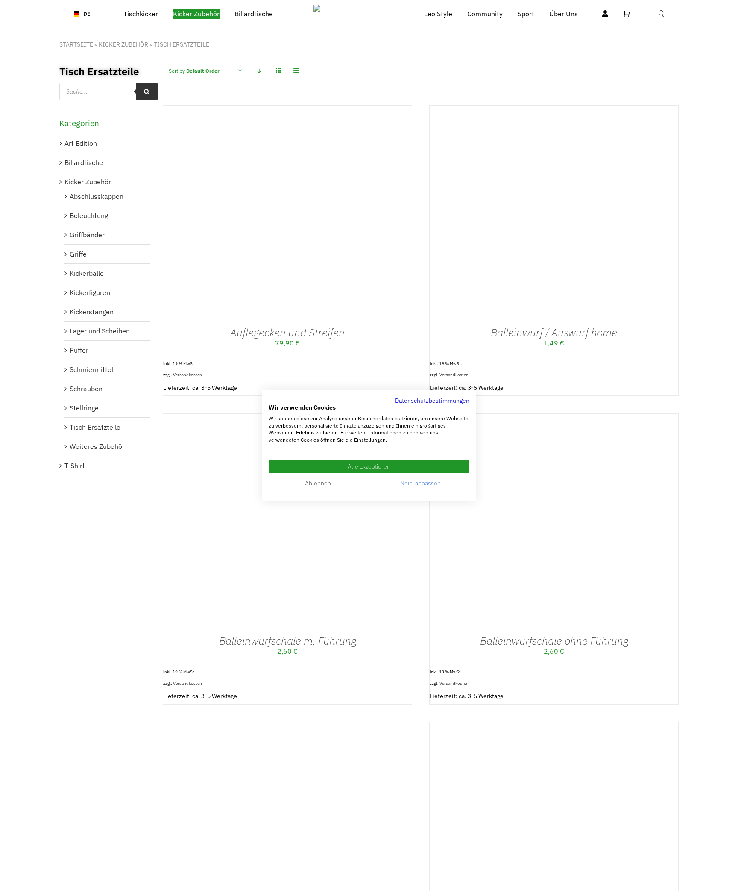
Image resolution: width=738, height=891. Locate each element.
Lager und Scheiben (100, 331)
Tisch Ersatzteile (95, 427)
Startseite (76, 44)
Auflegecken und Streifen (287, 332)
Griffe (78, 254)
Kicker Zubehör (123, 44)
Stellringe (84, 408)
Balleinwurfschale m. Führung (287, 641)
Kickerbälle (87, 273)
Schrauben (86, 388)
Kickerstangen (92, 311)
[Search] (147, 91)
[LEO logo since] (356, 7)
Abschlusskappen (96, 196)
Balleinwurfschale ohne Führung (554, 641)
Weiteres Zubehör (97, 446)
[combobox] (79, 14)
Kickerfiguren (90, 292)
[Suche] (661, 14)
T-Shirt (74, 465)
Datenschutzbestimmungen (432, 400)
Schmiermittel (91, 369)
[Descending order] (259, 71)
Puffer (79, 350)
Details (305, 214)
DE (83, 13)
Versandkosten (187, 375)
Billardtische (83, 162)
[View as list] (295, 70)
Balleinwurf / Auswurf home (554, 332)
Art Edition (80, 143)
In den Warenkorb (251, 214)
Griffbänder (87, 234)
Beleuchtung (89, 215)
